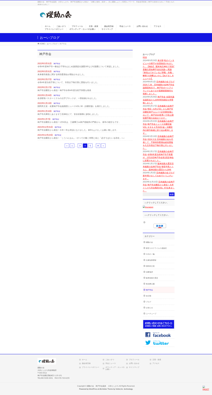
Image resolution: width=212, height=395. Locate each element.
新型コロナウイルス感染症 (156, 248)
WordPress (93, 389)
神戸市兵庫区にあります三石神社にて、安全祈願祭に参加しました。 (68, 114)
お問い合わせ (134, 363)
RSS (145, 57)
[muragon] (148, 207)
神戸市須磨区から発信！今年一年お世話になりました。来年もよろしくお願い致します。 (77, 130)
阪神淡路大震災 (164, 163)
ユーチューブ (151, 314)
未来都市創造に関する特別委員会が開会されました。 (61, 74)
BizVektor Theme (106, 389)
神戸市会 (57, 63)
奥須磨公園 (150, 284)
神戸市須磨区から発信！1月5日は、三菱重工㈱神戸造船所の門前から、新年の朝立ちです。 (79, 122)
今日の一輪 (150, 254)
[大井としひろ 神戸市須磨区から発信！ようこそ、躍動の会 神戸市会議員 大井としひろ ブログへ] (55, 20)
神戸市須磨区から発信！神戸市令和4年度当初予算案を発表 (64, 90)
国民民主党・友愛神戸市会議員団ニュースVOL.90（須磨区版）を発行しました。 (74, 106)
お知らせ (149, 308)
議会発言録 (86, 363)
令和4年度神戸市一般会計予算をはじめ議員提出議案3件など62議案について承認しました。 (79, 66)
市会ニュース (110, 363)
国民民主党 (150, 266)
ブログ (171, 81)
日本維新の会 (162, 81)
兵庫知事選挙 (151, 260)
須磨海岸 (149, 272)
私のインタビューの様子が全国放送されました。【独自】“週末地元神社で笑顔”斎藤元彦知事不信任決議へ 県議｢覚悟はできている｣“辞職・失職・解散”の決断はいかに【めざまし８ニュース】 (159, 69)
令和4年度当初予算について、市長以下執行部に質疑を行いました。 (68, 82)
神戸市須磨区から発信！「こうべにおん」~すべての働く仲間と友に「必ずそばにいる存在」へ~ (81, 138)
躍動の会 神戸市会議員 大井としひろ (103, 386)
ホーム (84, 360)
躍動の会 (149, 242)
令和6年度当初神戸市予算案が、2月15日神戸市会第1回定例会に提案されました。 (158, 157)
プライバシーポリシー (90, 367)
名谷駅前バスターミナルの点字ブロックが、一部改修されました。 (67, 98)
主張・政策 (156, 360)
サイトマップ (134, 367)
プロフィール (134, 360)
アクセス (155, 363)
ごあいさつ (109, 360)
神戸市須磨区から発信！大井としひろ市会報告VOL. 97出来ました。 (159, 188)
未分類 (160, 60)
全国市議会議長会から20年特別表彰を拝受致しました (158, 100)
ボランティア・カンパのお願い (114, 368)
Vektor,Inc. (120, 389)
